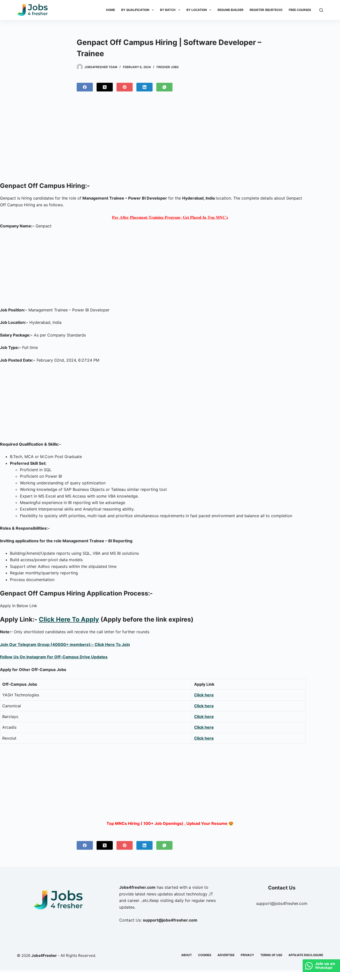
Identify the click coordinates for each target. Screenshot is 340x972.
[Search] (321, 10)
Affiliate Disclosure (305, 955)
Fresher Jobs (168, 67)
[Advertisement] (170, 138)
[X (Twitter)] (105, 87)
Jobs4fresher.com (137, 887)
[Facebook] (85, 87)
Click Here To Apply (69, 619)
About (186, 955)
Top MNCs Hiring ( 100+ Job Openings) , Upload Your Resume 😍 (170, 823)
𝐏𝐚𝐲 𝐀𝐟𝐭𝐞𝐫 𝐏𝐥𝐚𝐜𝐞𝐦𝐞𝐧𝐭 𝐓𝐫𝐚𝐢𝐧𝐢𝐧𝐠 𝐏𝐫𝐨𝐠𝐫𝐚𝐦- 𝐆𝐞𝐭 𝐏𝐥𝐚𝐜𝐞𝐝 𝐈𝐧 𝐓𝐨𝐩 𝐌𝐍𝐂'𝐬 (170, 217)
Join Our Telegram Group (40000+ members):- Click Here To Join (65, 644)
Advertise (226, 955)
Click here (204, 694)
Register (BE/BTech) (266, 10)
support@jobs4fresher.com (281, 903)
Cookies (204, 955)
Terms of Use (271, 955)
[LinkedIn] (144, 87)
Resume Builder (230, 10)
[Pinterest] (124, 87)
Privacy (247, 955)
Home (110, 10)
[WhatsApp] (164, 87)
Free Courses (300, 10)
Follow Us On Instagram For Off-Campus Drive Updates (54, 656)
